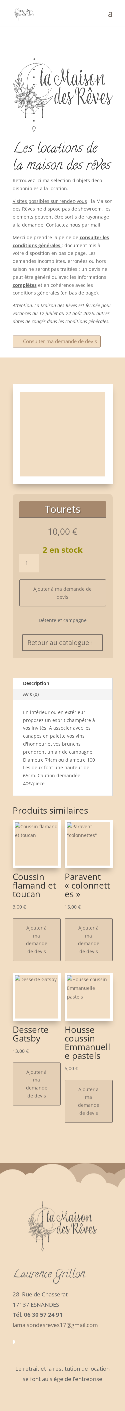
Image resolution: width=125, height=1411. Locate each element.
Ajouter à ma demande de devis (62, 593)
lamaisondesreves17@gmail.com (55, 1325)
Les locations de (55, 149)
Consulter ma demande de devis (60, 341)
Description (36, 683)
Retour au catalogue (58, 642)
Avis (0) (31, 694)
